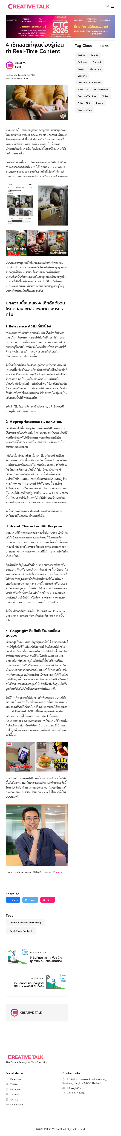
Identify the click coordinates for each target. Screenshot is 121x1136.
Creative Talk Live (87, 96)
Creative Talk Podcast (89, 82)
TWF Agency (57, 871)
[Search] (112, 6)
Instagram (15, 1089)
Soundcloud (16, 1104)
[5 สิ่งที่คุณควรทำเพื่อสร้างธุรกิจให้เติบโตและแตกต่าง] (19, 956)
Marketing (95, 68)
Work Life (83, 89)
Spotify (14, 1099)
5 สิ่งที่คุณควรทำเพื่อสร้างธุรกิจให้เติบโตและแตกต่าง (46, 959)
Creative (82, 75)
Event (81, 68)
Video (105, 96)
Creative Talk (85, 109)
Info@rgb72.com (75, 1088)
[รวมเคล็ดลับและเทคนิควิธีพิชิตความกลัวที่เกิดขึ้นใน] (55, 981)
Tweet (32, 899)
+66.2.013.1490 (75, 1093)
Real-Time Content (21, 931)
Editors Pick (84, 103)
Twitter (14, 1084)
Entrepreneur (101, 89)
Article (81, 55)
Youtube (14, 1094)
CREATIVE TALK (31, 1012)
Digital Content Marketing (25, 922)
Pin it (49, 899)
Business (82, 62)
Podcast (96, 62)
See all (104, 45)
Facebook (15, 1079)
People (94, 55)
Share (14, 899)
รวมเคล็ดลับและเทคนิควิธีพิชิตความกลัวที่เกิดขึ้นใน (29, 985)
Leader (100, 103)
